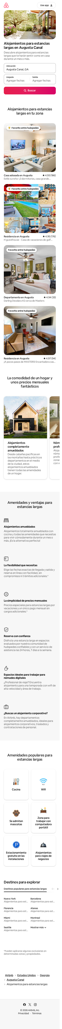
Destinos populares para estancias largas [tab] (25, 888)
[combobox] (29, 69)
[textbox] (16, 81)
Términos (36, 1013)
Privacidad (23, 1013)
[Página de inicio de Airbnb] (6, 5)
